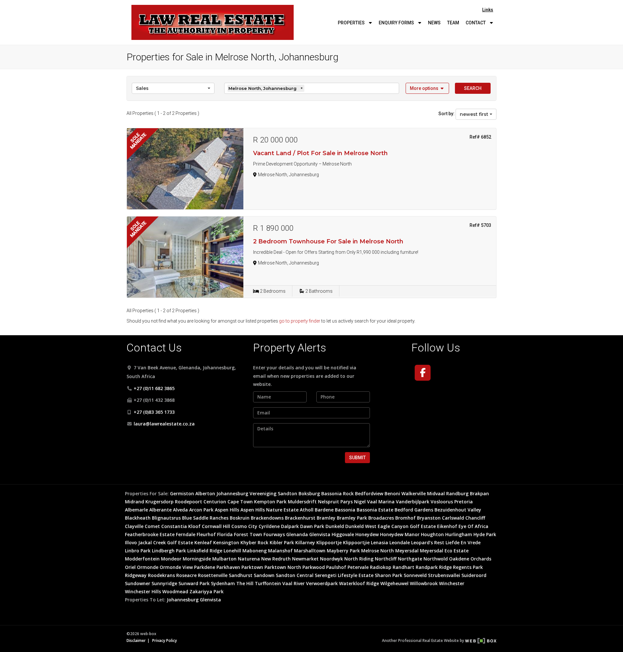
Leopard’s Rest (427, 542)
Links (487, 9)
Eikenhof (447, 526)
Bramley (326, 518)
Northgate (410, 559)
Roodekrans (161, 575)
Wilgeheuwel (394, 583)
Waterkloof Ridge (359, 583)
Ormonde (147, 567)
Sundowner (137, 583)
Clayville (134, 526)
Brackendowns (267, 518)
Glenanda (297, 534)
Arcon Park (201, 510)
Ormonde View (176, 567)
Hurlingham (458, 534)
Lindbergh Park (169, 550)
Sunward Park (194, 583)
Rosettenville (212, 575)
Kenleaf (203, 542)
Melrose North (377, 550)
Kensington (226, 542)
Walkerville (413, 493)
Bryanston (429, 518)
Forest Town (248, 534)
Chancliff (475, 518)
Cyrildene (269, 526)
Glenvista (319, 534)
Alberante (160, 510)
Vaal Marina (381, 501)
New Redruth (276, 559)
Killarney (305, 542)
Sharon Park (388, 575)
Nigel (360, 501)
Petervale (358, 567)
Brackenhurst (300, 518)
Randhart (403, 567)
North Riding (358, 559)
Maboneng (254, 550)
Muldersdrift (302, 501)
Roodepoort (188, 501)
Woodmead (175, 591)
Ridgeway (136, 575)
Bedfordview (369, 493)
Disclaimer (136, 640)
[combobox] (173, 88)
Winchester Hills (143, 591)
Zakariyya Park (206, 591)
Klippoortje (329, 542)
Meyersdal (407, 550)
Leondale (399, 542)
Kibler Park (282, 542)
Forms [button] (397, 22)
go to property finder (299, 321)
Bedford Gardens (414, 510)
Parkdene (204, 567)
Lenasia (379, 542)
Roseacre (186, 575)
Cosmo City (244, 526)
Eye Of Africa (473, 526)
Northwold (435, 559)
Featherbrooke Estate (150, 534)
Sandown (264, 575)
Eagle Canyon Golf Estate (407, 526)
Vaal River (293, 583)
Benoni (392, 493)
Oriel (130, 567)
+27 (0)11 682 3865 (154, 388)
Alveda (180, 510)
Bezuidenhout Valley (457, 510)
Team (453, 22)
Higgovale (343, 534)
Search (473, 88)
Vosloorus (442, 501)
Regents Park (468, 567)
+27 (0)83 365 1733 (154, 412)
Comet (152, 526)
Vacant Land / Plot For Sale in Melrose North (320, 153)
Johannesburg (232, 493)
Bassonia (345, 510)
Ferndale (185, 534)
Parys (346, 501)
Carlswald (453, 518)
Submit (357, 457)
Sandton (287, 493)
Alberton (205, 493)
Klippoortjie (356, 542)
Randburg (457, 493)
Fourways (274, 534)
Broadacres (381, 518)
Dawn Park (312, 526)
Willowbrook (424, 583)
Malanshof (280, 550)
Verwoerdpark (322, 583)
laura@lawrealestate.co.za (164, 424)
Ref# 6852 (480, 137)
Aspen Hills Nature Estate (269, 510)
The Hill (244, 583)
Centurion (214, 501)
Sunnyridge (164, 583)
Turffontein (268, 583)
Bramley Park (352, 518)
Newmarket (305, 559)
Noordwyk (331, 559)
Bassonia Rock (337, 493)
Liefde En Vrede (463, 542)
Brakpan (479, 493)
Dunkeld (334, 526)
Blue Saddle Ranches (205, 518)
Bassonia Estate (375, 510)
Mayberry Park (343, 550)
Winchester (451, 583)
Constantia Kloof (181, 526)
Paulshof (336, 567)
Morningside (197, 559)
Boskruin (240, 518)
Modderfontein (142, 559)
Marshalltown (309, 550)
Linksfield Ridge (204, 550)
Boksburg (309, 493)
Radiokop (380, 567)
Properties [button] (352, 22)
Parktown (252, 567)
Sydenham (223, 583)
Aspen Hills (227, 510)
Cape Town (240, 501)
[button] (427, 88)
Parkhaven (228, 567)
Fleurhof (206, 534)
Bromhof (405, 518)
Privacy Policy (164, 640)
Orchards (480, 559)
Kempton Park (270, 501)
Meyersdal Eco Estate (444, 550)
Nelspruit (328, 501)
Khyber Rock (254, 542)
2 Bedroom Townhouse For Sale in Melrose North (328, 241)
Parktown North (282, 567)
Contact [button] (476, 22)
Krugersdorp (159, 501)
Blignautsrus (166, 518)
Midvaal (436, 493)
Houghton (432, 534)
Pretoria (463, 501)
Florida (225, 534)
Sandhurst (240, 575)
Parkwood (313, 567)
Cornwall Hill (216, 526)
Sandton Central (294, 575)
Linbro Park (138, 550)
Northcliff (386, 559)
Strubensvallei (444, 575)
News (434, 22)
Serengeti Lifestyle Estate (344, 575)
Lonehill (232, 550)
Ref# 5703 (480, 225)
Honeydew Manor (400, 534)
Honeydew (367, 534)
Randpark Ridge (434, 567)
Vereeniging (263, 493)
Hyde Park (484, 534)
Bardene (324, 510)
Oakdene (459, 559)
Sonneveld (415, 575)
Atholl (306, 510)
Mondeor (171, 559)
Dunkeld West (360, 526)
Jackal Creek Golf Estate (165, 542)
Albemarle (136, 510)
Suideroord (473, 575)
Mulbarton (224, 559)
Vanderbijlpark (412, 501)
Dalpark (290, 526)
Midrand (134, 501)
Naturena (249, 559)
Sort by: (446, 113)
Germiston (182, 493)
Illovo (131, 542)
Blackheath (138, 518)
